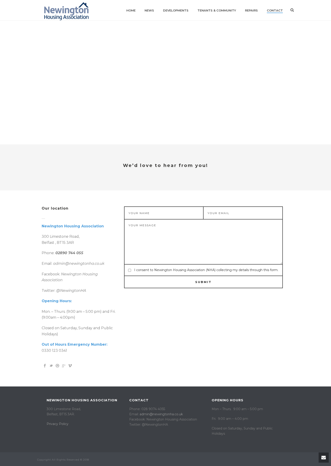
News (149, 10)
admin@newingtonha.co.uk (161, 414)
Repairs (251, 10)
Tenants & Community (216, 10)
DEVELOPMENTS (175, 10)
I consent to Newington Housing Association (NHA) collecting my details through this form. (206, 270)
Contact (275, 10)
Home (131, 10)
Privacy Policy (57, 424)
